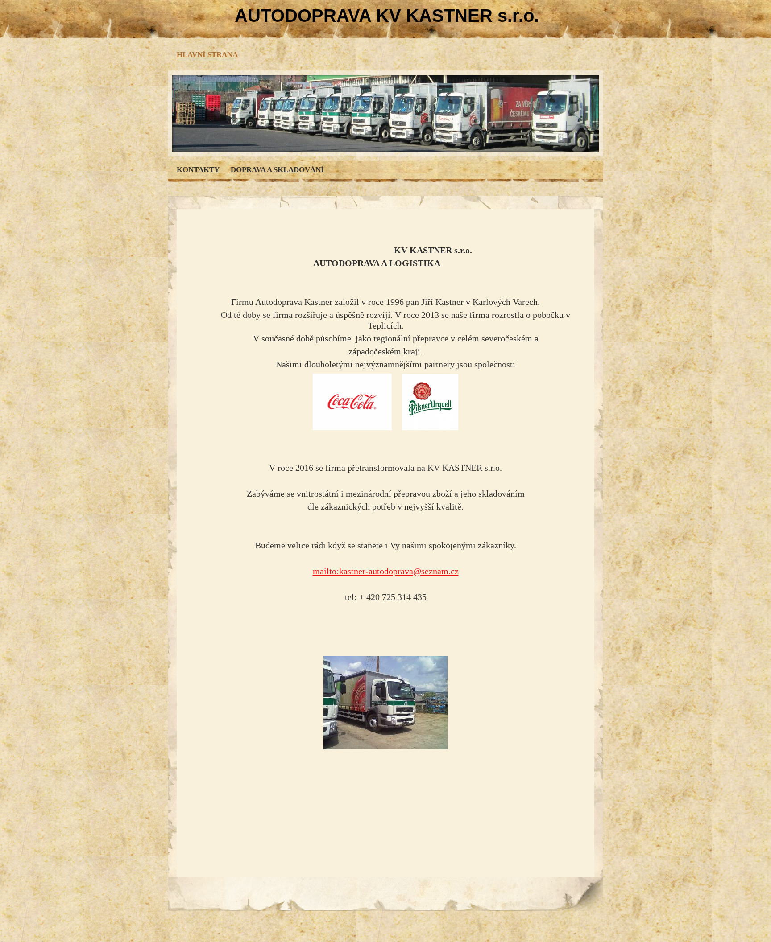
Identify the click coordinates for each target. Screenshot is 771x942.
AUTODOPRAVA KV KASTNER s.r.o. (387, 15)
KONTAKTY (198, 169)
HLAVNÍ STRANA (207, 54)
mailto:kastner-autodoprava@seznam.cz (386, 571)
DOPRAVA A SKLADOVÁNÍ (277, 169)
